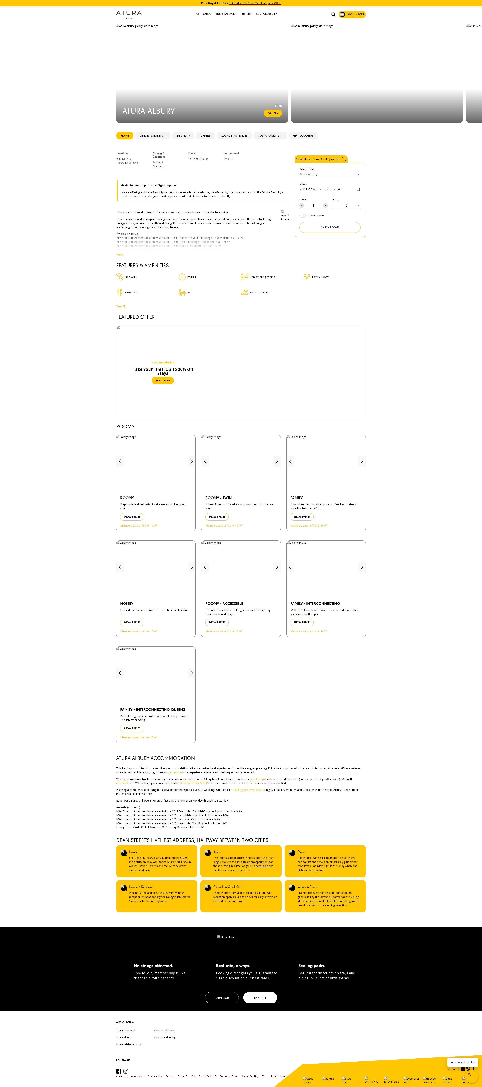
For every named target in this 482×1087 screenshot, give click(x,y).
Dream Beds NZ (207, 1076)
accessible (175, 772)
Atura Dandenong (164, 1037)
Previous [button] (120, 73)
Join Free (260, 997)
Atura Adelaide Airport (129, 1044)
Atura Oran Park (126, 1030)
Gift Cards (203, 14)
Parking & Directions (158, 164)
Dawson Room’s (330, 897)
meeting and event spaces (249, 790)
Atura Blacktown (164, 1030)
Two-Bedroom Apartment (252, 862)
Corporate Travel (229, 1076)
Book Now (163, 380)
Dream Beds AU (186, 1076)
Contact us (121, 1076)
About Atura (137, 1076)
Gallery (273, 113)
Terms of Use (269, 1076)
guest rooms (258, 779)
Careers (170, 1076)
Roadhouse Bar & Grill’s (194, 783)
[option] (241, 3)
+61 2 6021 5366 (198, 159)
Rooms (303, 199)
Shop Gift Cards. (273, 3)
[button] (120, 461)
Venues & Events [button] (151, 135)
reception (219, 897)
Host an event (226, 14)
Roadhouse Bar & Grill (311, 857)
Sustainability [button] (268, 135)
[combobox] (330, 174)
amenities (122, 783)
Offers (246, 14)
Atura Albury (123, 1037)
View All (120, 306)
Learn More (221, 997)
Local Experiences (234, 135)
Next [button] (283, 73)
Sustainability (266, 14)
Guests (336, 199)
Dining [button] (182, 135)
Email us (228, 159)
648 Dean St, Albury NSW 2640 (127, 160)
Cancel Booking (250, 1076)
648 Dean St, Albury (141, 857)
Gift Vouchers (303, 135)
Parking (133, 892)
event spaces (321, 892)
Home (125, 135)
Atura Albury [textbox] (308, 174)
